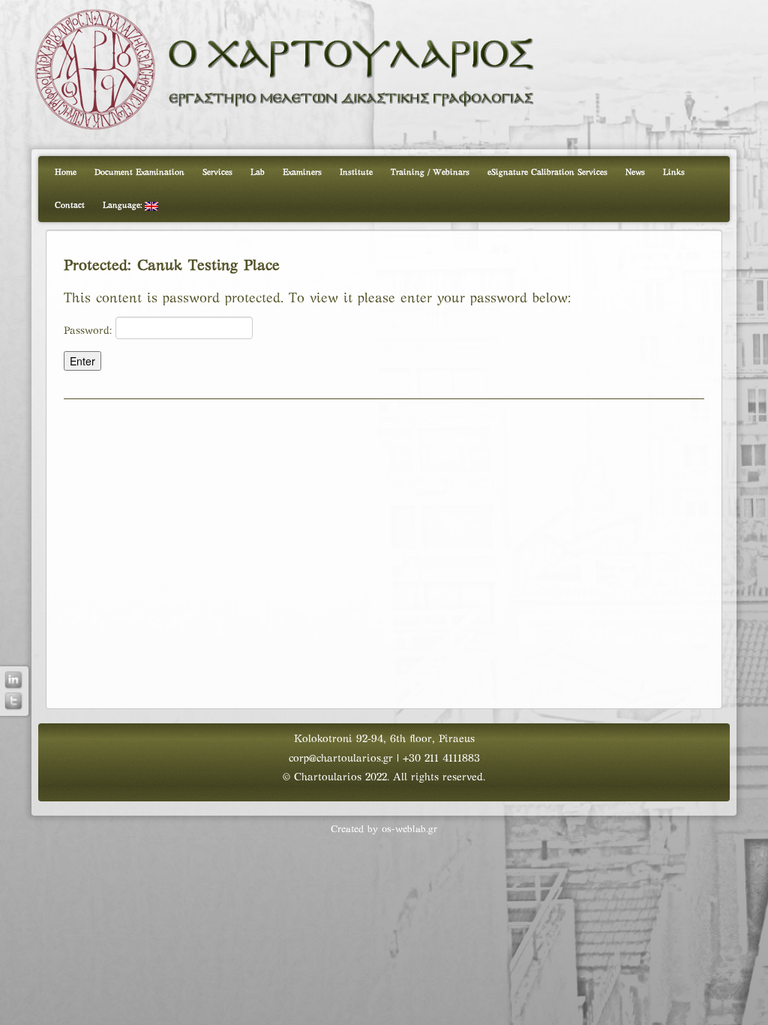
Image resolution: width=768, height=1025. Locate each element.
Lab (257, 172)
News (635, 172)
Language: (124, 205)
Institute (356, 172)
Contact (70, 205)
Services (217, 172)
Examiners (302, 172)
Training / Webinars (430, 172)
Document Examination (139, 172)
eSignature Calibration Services (548, 172)
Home (65, 172)
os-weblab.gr (409, 829)
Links (674, 172)
